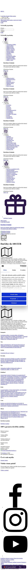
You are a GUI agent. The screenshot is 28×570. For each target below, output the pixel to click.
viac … (2, 397)
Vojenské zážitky (10, 52)
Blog (5, 222)
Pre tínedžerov (9, 111)
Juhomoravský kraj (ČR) (12, 146)
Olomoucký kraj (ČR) (11, 144)
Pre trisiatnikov (9, 112)
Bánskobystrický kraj (11, 143)
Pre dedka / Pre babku (11, 114)
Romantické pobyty (10, 79)
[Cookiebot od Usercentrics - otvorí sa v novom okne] (20, 266)
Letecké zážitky (9, 45)
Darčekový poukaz (10, 182)
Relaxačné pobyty (10, 82)
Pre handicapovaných (11, 110)
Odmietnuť (14, 303)
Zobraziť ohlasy (4, 460)
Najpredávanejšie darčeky (12, 171)
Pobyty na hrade (10, 86)
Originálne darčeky (10, 178)
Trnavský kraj (9, 139)
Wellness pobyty (10, 83)
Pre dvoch (8, 107)
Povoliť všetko (14, 294)
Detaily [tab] (14, 270)
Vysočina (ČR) (9, 149)
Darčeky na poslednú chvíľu (12, 169)
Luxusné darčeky (10, 179)
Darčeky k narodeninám (11, 174)
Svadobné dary (9, 176)
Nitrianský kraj (9, 137)
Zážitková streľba (10, 48)
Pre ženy (8, 106)
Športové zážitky (10, 51)
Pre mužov (8, 105)
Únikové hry (9, 55)
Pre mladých (9, 116)
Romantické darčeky (11, 173)
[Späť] (4, 43)
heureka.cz (4, 453)
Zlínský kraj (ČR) (10, 148)
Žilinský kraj (9, 141)
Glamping (8, 80)
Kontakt (8, 222)
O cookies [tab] (22, 270)
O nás (2, 222)
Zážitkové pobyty (10, 78)
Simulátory (8, 53)
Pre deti (8, 115)
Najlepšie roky (9, 118)
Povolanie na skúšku (11, 56)
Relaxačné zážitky (10, 57)
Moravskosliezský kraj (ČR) (12, 145)
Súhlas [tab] (5, 270)
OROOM (8, 84)
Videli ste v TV (9, 180)
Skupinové (8, 109)
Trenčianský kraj (10, 140)
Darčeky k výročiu (10, 175)
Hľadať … (3, 28)
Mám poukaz (4, 220)
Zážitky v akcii (9, 60)
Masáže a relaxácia (10, 49)
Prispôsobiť (13, 298)
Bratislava (8, 136)
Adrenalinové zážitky (11, 44)
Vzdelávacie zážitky (10, 58)
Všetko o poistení (4, 470)
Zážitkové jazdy (10, 47)
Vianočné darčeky (10, 170)
